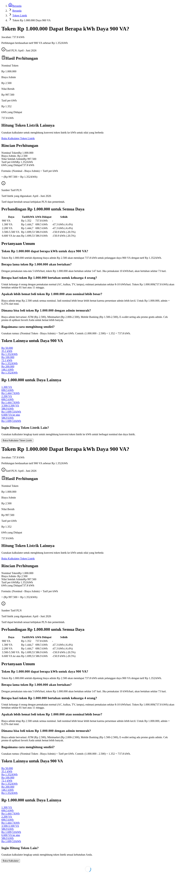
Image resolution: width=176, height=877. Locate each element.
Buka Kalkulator (11, 861)
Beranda (16, 10)
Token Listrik (19, 15)
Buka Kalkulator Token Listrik (18, 138)
